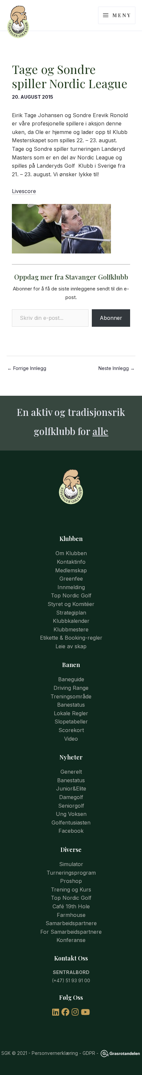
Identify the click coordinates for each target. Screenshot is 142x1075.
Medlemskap (71, 570)
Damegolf (71, 797)
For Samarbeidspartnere (71, 931)
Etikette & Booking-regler (71, 637)
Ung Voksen (71, 814)
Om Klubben (71, 553)
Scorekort (71, 730)
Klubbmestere (71, 629)
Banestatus (71, 704)
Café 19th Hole (71, 906)
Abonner (111, 318)
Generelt (71, 771)
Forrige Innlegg (26, 368)
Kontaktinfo (71, 561)
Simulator (71, 864)
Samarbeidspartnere (71, 923)
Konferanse (71, 940)
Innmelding (71, 587)
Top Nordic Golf (71, 595)
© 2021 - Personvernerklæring (44, 1053)
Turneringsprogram (71, 872)
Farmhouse (71, 915)
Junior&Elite (71, 788)
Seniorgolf (71, 805)
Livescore (24, 191)
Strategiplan (71, 612)
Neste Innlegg (116, 368)
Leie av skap (71, 646)
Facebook (71, 830)
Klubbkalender (71, 621)
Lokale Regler (71, 713)
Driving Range (71, 688)
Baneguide (71, 679)
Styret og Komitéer (71, 604)
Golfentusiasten (71, 822)
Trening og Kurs (71, 889)
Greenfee (71, 578)
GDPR (89, 1053)
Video (71, 738)
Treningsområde (71, 696)
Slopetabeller (71, 721)
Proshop (71, 881)
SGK (6, 1053)
